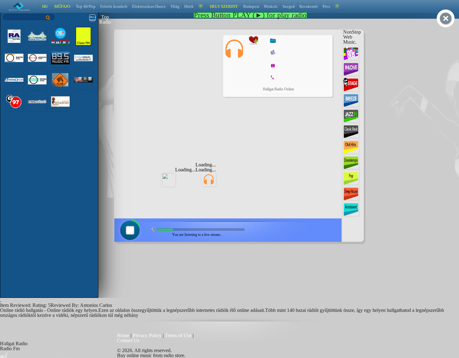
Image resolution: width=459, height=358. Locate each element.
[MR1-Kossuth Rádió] (37, 57)
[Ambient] (351, 207)
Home (124, 335)
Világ (175, 6)
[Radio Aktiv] (14, 35)
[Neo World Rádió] (60, 35)
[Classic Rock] (351, 129)
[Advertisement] (170, 74)
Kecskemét (308, 6)
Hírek (189, 6)
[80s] (351, 52)
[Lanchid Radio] (37, 35)
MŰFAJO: (62, 6)
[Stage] (351, 83)
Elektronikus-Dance (149, 6)
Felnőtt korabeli (113, 6)
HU (45, 6)
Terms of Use (179, 335)
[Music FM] (60, 57)
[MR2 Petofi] (37, 79)
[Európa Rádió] (83, 57)
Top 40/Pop (86, 6)
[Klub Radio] (60, 79)
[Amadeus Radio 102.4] (60, 101)
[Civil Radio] (37, 101)
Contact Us (128, 340)
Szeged (289, 6)
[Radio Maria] (14, 79)
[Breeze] (351, 98)
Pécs (326, 6)
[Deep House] (351, 192)
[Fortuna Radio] (83, 79)
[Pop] (351, 176)
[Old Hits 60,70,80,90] (351, 145)
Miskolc (271, 6)
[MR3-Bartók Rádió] (14, 57)
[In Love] (351, 67)
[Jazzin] (351, 114)
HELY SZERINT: (224, 6)
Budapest (251, 6)
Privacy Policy (147, 335)
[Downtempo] (351, 161)
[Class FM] (83, 35)
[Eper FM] (14, 101)
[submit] (48, 17)
